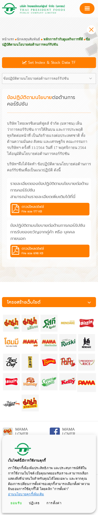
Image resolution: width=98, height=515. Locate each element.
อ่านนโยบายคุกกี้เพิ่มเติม (26, 494)
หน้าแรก (8, 39)
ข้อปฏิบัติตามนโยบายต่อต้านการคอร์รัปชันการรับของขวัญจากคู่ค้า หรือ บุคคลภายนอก (47, 232)
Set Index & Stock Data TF (51, 62)
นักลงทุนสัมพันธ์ (28, 39)
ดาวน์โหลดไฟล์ (33, 209)
